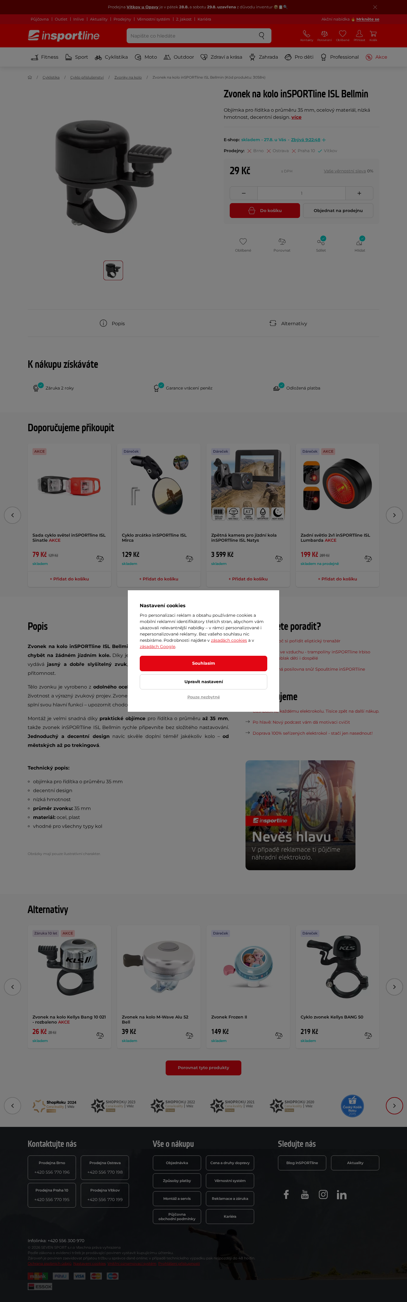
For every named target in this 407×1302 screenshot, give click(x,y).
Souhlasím (203, 663)
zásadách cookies (229, 640)
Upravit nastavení (203, 681)
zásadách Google (157, 646)
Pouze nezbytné (203, 696)
